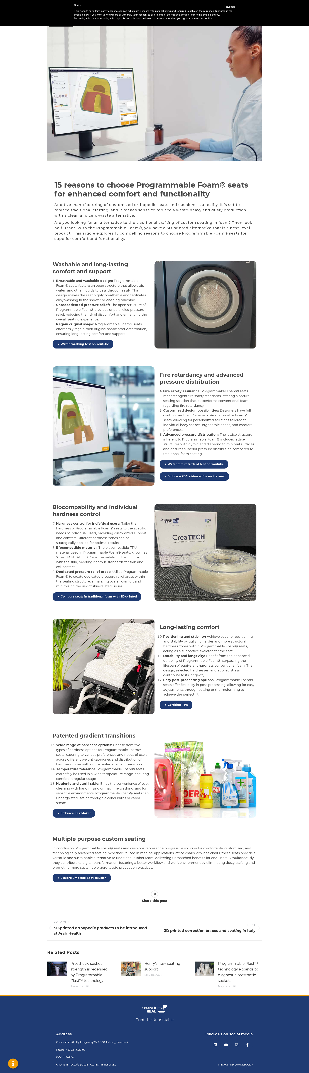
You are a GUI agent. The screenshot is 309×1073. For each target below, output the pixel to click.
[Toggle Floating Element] (13, 1064)
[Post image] (57, 969)
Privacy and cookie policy (235, 1064)
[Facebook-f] (247, 1044)
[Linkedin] (215, 1044)
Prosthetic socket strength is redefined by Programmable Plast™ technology (89, 972)
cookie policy (211, 14)
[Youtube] (226, 1044)
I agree (229, 6)
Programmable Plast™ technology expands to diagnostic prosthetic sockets (238, 972)
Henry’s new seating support (162, 966)
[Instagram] (236, 1044)
